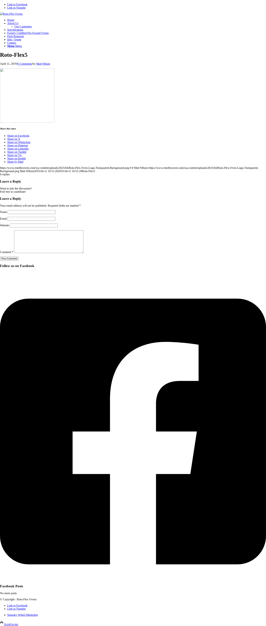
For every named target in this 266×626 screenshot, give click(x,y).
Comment (6, 252)
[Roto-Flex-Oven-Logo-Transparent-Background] (11, 13)
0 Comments (24, 63)
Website (4, 225)
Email (3, 218)
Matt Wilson (43, 63)
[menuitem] (136, 20)
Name (3, 211)
